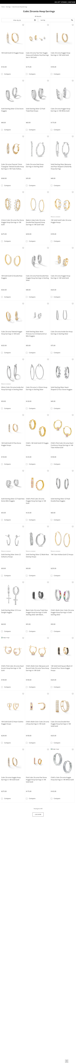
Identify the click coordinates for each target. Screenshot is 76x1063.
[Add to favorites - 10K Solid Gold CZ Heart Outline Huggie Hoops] (23, 693)
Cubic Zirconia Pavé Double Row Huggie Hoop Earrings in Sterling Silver (37, 278)
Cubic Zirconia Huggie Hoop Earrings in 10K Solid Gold (60, 54)
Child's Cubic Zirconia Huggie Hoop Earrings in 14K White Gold (62, 778)
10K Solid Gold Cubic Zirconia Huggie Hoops (61, 221)
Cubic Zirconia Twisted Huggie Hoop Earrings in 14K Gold (11, 333)
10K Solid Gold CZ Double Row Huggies (11, 277)
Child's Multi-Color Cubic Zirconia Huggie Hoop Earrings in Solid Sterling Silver (62, 612)
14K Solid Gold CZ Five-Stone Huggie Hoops (11, 444)
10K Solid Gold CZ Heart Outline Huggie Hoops (12, 723)
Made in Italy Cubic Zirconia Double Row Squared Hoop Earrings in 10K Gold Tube (35, 222)
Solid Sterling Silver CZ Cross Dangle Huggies (11, 611)
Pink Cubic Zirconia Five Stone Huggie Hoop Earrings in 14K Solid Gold (36, 779)
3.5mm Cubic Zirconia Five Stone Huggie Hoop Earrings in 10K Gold (12, 222)
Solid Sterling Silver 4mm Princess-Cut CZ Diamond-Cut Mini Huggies (36, 334)
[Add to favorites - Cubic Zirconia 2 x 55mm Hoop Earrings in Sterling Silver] (48, 359)
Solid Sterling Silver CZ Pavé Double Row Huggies (60, 500)
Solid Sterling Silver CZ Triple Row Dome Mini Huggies (12, 500)
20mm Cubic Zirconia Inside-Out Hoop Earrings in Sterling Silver (12, 388)
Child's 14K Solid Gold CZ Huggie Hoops (37, 444)
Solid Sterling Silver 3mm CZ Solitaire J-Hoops (11, 556)
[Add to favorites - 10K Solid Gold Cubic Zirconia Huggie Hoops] (72, 192)
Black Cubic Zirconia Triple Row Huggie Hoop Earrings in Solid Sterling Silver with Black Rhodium (37, 612)
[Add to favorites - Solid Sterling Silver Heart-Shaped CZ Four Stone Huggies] (72, 359)
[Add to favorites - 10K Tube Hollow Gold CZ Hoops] (72, 526)
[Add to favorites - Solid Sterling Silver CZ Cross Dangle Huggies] (23, 582)
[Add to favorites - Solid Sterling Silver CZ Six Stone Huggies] (23, 80)
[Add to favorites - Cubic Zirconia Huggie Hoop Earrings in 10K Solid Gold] (72, 25)
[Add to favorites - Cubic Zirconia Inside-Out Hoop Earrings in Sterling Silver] (72, 303)
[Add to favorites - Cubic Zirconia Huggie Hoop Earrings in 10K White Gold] (72, 80)
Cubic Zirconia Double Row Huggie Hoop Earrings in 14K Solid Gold (61, 724)
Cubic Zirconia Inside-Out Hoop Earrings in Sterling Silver (62, 333)
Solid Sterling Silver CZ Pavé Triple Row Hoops (35, 110)
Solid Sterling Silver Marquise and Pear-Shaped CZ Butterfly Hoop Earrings (61, 166)
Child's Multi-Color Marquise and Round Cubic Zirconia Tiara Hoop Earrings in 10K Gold (37, 668)
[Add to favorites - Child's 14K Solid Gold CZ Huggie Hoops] (48, 415)
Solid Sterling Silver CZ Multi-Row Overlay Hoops (37, 556)
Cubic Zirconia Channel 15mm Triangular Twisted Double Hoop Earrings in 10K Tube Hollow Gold (12, 166)
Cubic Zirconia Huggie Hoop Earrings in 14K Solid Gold (60, 277)
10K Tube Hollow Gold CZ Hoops (62, 555)
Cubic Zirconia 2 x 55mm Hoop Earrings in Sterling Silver (36, 388)
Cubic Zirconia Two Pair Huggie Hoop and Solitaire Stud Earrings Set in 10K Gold (37, 55)
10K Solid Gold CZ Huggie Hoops (12, 53)
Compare (7, 74)
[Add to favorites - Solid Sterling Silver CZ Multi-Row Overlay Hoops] (48, 526)
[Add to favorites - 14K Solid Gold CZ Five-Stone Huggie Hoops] (23, 415)
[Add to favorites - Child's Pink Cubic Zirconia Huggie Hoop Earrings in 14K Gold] (48, 470)
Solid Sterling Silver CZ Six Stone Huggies (12, 110)
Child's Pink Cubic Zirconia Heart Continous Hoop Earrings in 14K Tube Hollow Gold (62, 445)
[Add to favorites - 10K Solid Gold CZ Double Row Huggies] (23, 247)
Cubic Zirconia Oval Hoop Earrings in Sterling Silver (35, 165)
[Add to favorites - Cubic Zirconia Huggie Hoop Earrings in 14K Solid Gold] (72, 247)
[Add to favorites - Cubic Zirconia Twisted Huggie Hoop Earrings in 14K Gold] (23, 303)
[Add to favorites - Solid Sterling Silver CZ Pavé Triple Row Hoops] (48, 80)
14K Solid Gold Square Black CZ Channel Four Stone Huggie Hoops (61, 668)
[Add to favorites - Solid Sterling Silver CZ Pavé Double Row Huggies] (72, 470)
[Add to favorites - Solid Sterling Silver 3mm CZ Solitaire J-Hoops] (23, 526)
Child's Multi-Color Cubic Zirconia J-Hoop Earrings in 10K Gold (37, 723)
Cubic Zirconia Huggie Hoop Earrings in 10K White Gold (60, 110)
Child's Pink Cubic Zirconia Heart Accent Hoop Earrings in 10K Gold (12, 668)
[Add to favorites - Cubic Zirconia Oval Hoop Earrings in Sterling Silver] (48, 136)
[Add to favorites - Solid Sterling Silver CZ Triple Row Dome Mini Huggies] (23, 470)
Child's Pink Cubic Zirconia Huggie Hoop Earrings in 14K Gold (36, 501)
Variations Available (55, 216)
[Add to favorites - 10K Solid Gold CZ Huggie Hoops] (23, 25)
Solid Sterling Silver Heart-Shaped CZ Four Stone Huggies (61, 388)
